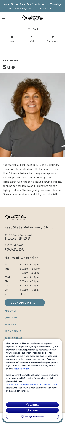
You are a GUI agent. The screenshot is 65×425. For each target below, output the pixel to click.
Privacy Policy (21, 368)
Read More (50, 8)
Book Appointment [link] (25, 302)
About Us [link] (11, 311)
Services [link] (10, 324)
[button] (4, 18)
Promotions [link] (13, 331)
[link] (32, 18)
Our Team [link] (11, 317)
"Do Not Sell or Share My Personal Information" (32, 384)
